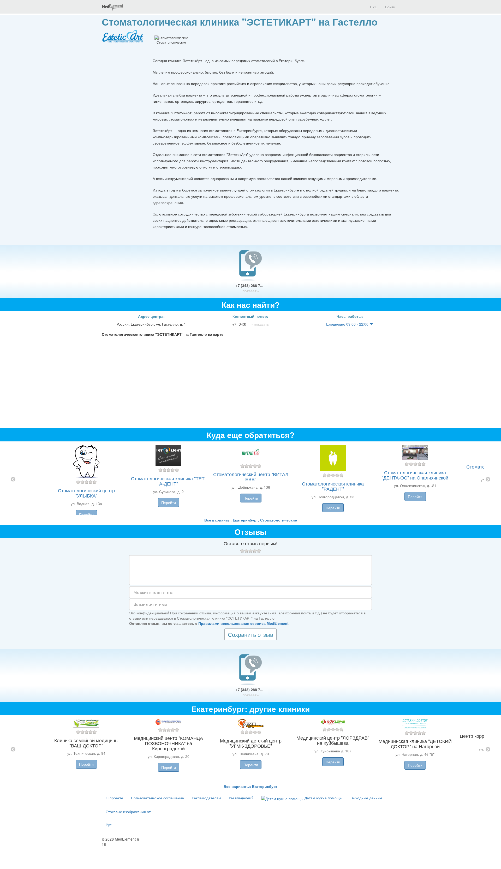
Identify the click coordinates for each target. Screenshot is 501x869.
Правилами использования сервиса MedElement (243, 623)
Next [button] (488, 479)
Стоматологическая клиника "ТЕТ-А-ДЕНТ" (168, 481)
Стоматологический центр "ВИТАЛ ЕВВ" (250, 477)
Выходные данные (366, 797)
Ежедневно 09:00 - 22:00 (347, 324)
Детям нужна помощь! (323, 797)
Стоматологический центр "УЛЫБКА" (86, 493)
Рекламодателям (206, 797)
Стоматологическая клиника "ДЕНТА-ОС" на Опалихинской (415, 475)
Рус (109, 824)
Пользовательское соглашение (157, 797)
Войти (390, 6)
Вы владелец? (241, 797)
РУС (373, 6)
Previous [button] (13, 479)
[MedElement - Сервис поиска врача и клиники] (112, 6)
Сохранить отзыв (250, 634)
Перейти (86, 514)
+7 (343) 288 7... (251, 288)
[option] (251, 479)
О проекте (114, 797)
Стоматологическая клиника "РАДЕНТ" (333, 486)
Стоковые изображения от (128, 811)
